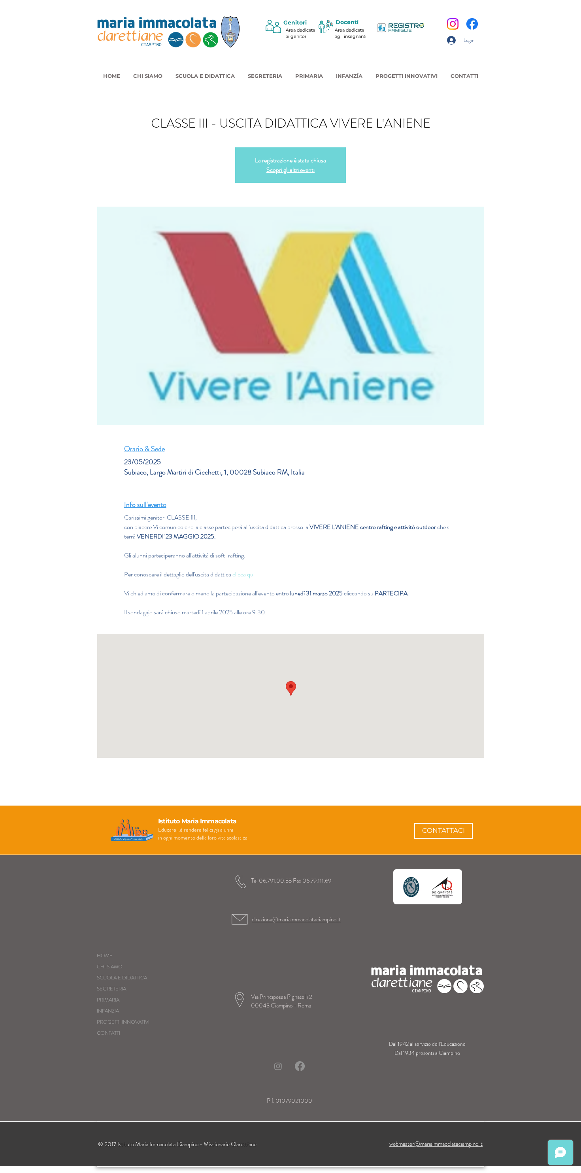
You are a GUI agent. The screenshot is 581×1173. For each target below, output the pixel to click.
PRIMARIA (108, 1000)
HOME (105, 955)
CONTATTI (108, 1033)
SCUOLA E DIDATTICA (122, 977)
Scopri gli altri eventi (290, 169)
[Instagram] (452, 24)
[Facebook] (472, 24)
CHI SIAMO (110, 966)
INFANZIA (108, 1011)
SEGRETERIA (111, 988)
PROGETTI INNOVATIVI (123, 1022)
